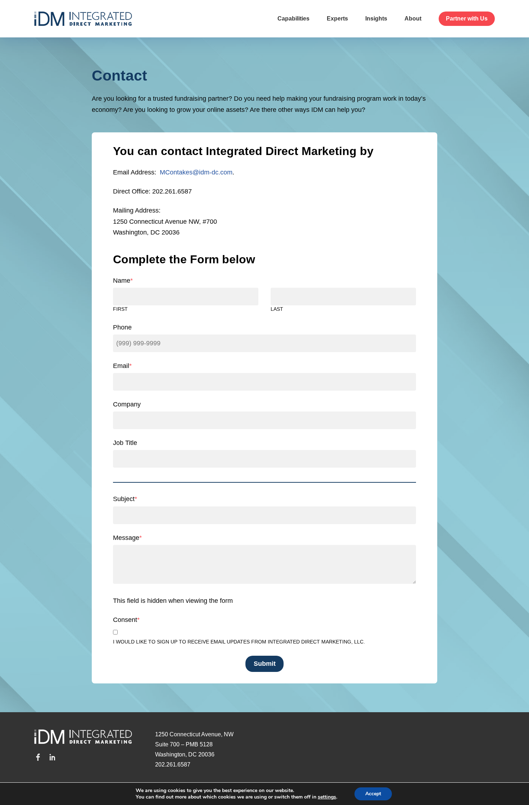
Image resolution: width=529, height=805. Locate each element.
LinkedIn (52, 757)
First (120, 309)
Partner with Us (467, 18)
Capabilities (293, 18)
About (412, 18)
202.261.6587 (172, 764)
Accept (373, 793)
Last (277, 309)
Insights (376, 18)
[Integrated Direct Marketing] (83, 19)
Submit (265, 663)
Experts (337, 18)
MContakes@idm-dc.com (196, 172)
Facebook (37, 757)
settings (327, 797)
